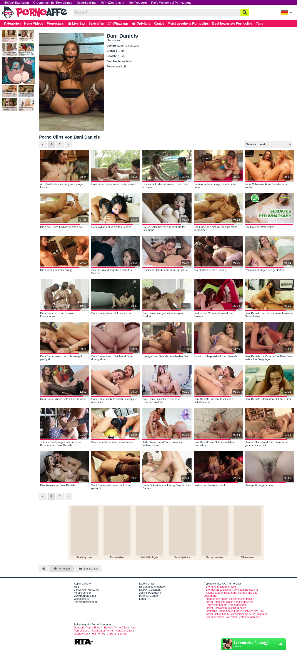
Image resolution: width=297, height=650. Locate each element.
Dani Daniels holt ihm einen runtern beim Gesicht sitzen (269, 315)
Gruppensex (81, 633)
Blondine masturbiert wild (221, 586)
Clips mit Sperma (117, 633)
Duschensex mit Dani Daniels (57, 485)
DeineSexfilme (87, 2)
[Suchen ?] (244, 12)
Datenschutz (146, 583)
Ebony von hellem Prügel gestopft (226, 604)
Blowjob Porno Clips (115, 627)
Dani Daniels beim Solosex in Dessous (63, 399)
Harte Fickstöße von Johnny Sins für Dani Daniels (166, 487)
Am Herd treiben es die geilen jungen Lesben (62, 186)
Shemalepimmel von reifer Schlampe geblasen (233, 617)
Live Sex (78, 23)
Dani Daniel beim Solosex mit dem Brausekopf (214, 444)
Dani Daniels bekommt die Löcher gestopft (111, 487)
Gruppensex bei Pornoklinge (52, 2)
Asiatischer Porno (102, 630)
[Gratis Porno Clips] (34, 17)
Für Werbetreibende (86, 601)
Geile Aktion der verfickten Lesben (111, 227)
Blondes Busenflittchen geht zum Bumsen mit (232, 589)
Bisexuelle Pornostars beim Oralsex (112, 442)
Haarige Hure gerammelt (259, 485)
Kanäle (159, 23)
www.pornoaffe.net (85, 595)
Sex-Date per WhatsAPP (259, 227)
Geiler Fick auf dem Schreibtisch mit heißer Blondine (237, 614)
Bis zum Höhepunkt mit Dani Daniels (215, 356)
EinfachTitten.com (16, 2)
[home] (43, 568)
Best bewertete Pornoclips (232, 23)
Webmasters (81, 598)
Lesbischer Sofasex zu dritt (209, 485)
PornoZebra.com (112, 2)
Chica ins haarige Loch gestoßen (264, 270)
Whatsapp (120, 23)
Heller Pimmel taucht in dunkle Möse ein (230, 601)
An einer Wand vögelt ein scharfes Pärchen (111, 272)
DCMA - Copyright (149, 589)
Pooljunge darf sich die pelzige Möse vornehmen (215, 229)
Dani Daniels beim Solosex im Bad (111, 313)
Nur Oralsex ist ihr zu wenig (210, 270)
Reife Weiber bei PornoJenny (171, 2)
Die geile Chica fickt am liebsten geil (61, 227)
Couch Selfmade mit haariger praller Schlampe (163, 229)
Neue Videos (33, 23)
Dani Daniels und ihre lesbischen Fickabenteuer (213, 401)
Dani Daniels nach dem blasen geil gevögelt (61, 358)
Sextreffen (96, 23)
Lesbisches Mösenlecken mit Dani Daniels (214, 315)
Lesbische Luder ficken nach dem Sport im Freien (165, 186)
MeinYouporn (137, 2)
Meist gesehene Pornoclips (188, 23)
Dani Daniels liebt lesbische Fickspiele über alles (114, 401)
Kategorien (12, 23)
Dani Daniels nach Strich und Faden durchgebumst (112, 358)
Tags (259, 23)
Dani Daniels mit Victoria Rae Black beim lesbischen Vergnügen (269, 358)
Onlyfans (143, 23)
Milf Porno (98, 633)
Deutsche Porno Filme (87, 627)
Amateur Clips (124, 630)
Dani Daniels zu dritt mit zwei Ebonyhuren (57, 315)
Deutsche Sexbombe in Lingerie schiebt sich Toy (234, 611)
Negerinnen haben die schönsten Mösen (230, 598)
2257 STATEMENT (150, 592)
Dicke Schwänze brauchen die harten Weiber (267, 186)
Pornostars (55, 23)
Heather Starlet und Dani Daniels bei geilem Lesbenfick (266, 444)
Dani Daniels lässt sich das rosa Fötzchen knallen (161, 401)
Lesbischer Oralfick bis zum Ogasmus (164, 270)
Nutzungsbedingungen (152, 586)
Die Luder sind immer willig (56, 270)
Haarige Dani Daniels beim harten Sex (165, 356)
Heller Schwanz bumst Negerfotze (226, 608)
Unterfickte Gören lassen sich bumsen (113, 184)
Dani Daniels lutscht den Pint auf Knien (268, 399)
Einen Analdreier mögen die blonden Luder (215, 186)
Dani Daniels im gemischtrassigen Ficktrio (162, 315)
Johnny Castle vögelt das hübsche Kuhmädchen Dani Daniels (60, 444)
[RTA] (83, 644)
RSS (76, 586)
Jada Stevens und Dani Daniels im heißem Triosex (162, 444)
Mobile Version (83, 592)
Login (142, 598)
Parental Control (149, 595)
